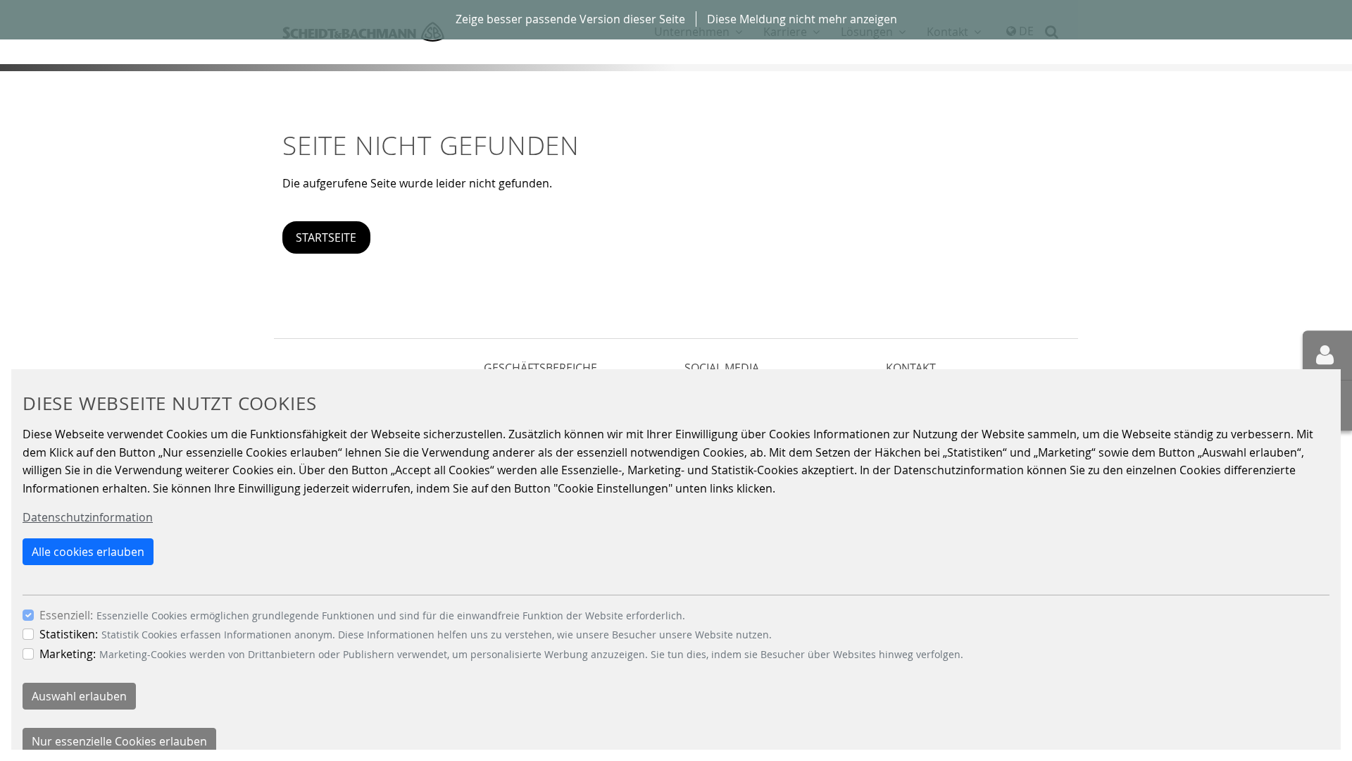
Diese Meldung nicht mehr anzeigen (802, 19)
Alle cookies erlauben (88, 551)
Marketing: (67, 654)
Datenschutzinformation (88, 517)
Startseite (326, 237)
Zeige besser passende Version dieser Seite (570, 19)
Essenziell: (66, 615)
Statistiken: (68, 634)
